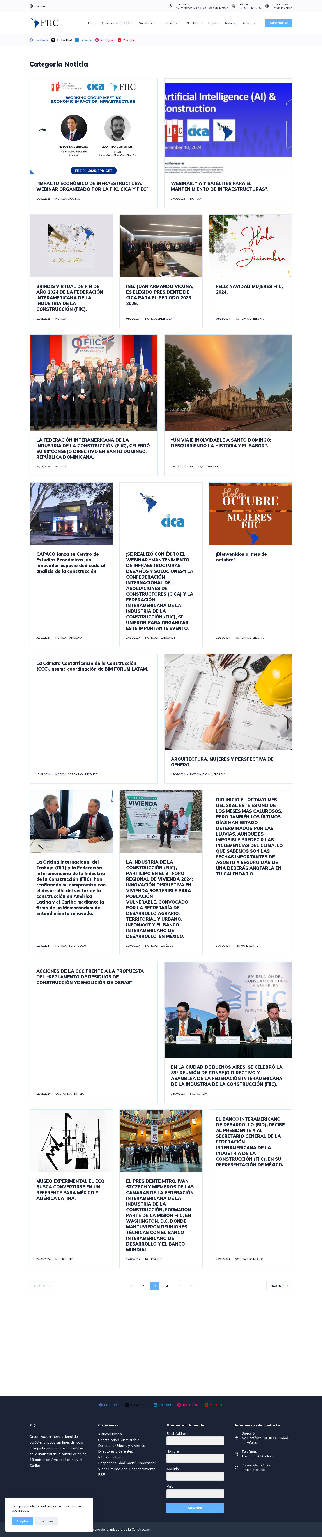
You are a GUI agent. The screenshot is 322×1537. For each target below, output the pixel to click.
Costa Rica (76, 774)
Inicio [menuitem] (91, 23)
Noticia (60, 198)
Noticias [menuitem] (231, 23)
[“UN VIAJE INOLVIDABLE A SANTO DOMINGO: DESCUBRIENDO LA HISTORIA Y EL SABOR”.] (228, 383)
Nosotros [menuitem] (145, 23)
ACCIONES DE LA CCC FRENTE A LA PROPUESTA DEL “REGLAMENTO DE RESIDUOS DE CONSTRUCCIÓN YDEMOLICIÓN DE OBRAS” (90, 976)
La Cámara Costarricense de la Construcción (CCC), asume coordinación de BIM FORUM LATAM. (92, 666)
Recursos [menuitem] (248, 23)
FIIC (77, 198)
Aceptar (22, 1521)
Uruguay (80, 945)
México (168, 945)
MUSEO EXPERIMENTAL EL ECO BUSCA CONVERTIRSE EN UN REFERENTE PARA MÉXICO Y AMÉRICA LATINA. (70, 1189)
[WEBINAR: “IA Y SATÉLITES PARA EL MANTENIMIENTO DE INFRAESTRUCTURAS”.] (228, 126)
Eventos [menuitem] (214, 23)
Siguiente (278, 1285)
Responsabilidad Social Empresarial (127, 1463)
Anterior (44, 1285)
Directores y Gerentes (115, 1451)
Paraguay (75, 637)
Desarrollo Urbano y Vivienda (121, 1445)
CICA (71, 198)
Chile (161, 318)
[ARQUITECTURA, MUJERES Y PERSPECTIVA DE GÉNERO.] (228, 702)
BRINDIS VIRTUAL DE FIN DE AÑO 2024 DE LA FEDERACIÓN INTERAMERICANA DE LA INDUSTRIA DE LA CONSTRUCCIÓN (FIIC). (69, 298)
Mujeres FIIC (255, 318)
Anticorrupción (110, 1434)
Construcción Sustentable (118, 1440)
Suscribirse (279, 23)
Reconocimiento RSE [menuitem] (115, 23)
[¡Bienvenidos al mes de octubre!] (250, 514)
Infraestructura (109, 1457)
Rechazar (46, 1521)
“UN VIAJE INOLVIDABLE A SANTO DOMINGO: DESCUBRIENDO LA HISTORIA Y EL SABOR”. (221, 442)
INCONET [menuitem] (192, 23)
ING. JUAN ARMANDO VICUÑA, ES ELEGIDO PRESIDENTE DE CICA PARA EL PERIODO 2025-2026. (159, 295)
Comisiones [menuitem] (169, 23)
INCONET (169, 637)
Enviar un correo (282, 7)
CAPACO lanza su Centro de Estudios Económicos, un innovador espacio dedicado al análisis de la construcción (70, 562)
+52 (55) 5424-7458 (250, 7)
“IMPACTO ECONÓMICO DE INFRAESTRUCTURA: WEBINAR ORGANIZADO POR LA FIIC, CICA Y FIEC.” (92, 186)
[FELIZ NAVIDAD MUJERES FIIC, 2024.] (250, 246)
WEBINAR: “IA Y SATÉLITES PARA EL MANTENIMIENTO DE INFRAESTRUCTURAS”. (220, 186)
